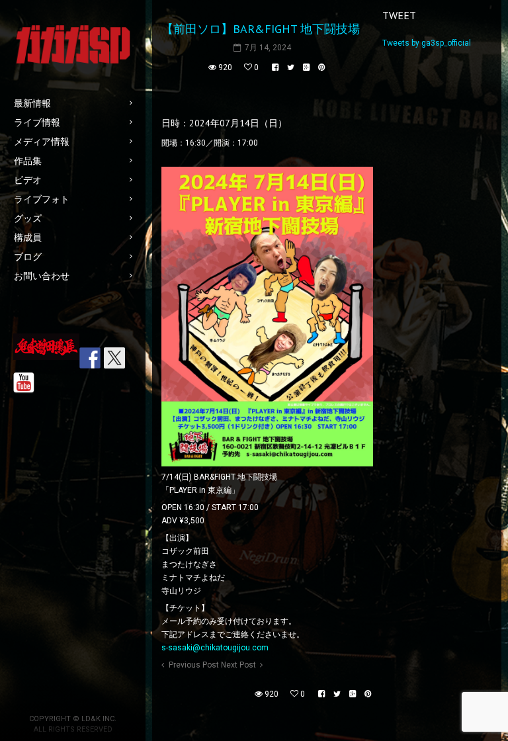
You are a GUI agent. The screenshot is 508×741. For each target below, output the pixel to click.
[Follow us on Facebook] (90, 358)
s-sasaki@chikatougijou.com (215, 647)
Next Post (238, 665)
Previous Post (194, 665)
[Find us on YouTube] (23, 383)
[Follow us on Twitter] (114, 358)
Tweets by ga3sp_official (426, 43)
